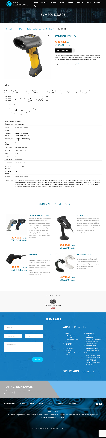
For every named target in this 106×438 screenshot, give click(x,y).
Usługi (70, 2)
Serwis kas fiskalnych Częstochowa (53, 417)
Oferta (53, 2)
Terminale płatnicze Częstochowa (87, 415)
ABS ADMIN (72, 403)
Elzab (50, 29)
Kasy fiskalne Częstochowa (16, 415)
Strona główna (40, 2)
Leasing (80, 2)
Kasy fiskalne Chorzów (67, 415)
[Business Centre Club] (53, 303)
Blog (89, 2)
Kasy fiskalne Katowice (34, 415)
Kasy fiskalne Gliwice (51, 415)
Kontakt (97, 2)
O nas (62, 2)
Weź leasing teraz (63, 50)
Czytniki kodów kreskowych (36, 29)
